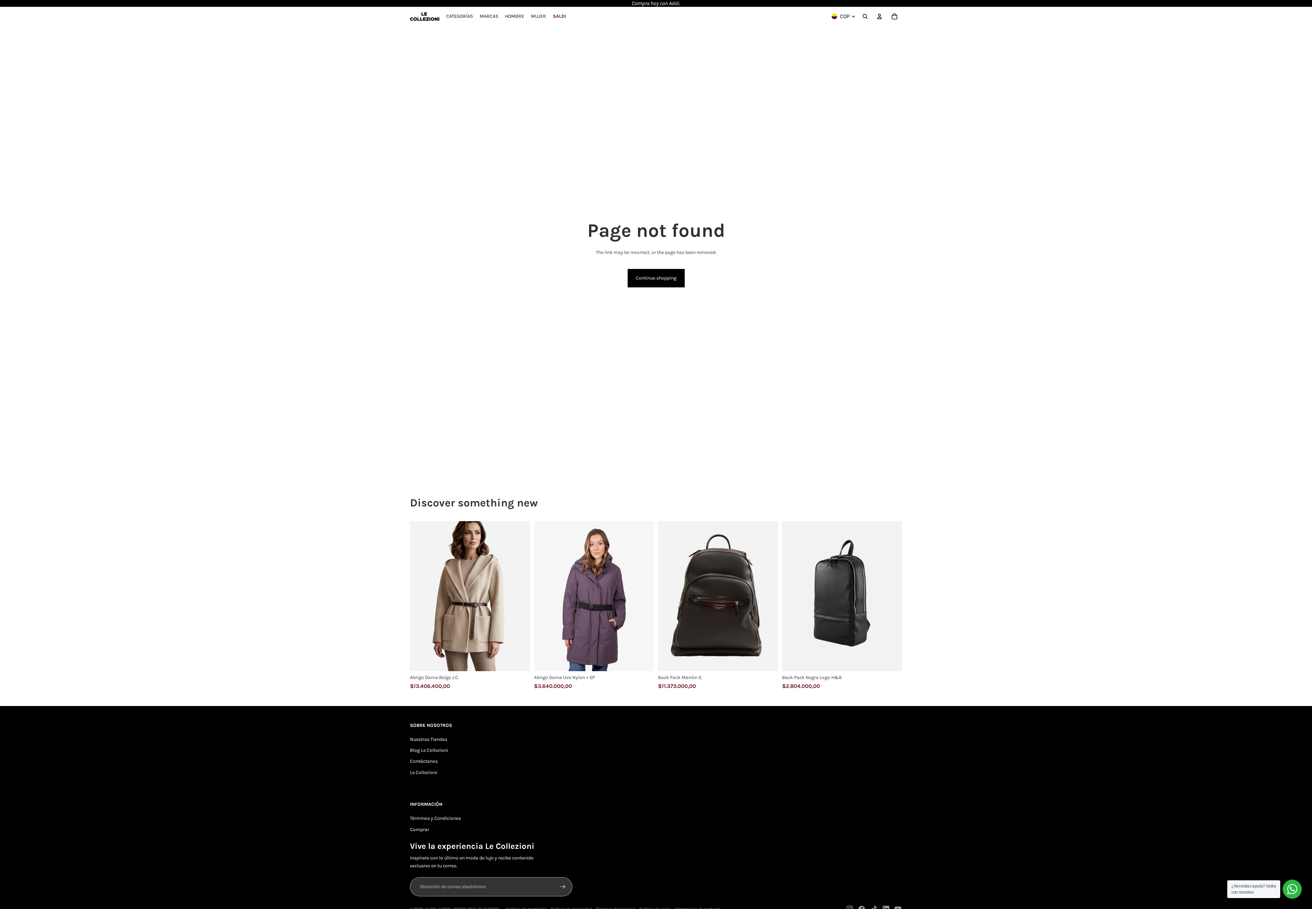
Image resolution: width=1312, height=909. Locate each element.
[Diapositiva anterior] (420, 596)
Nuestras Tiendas (428, 739)
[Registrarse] (562, 886)
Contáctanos (424, 761)
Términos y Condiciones (435, 818)
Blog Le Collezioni (429, 750)
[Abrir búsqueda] (865, 16)
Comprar (419, 829)
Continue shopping (656, 278)
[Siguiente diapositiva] (519, 596)
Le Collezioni (423, 772)
